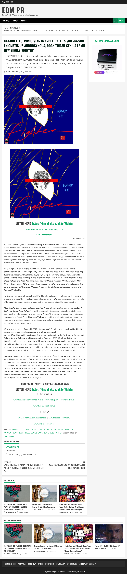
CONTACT (24, 21)
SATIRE (40, 564)
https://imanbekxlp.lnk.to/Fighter (52, 223)
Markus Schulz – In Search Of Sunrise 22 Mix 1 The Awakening (43, 505)
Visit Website (13, 454)
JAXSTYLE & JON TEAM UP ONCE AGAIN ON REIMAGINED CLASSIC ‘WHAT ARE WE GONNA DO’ (15, 507)
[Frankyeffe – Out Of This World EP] (109, 533)
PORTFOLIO (22, 564)
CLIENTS (13, 564)
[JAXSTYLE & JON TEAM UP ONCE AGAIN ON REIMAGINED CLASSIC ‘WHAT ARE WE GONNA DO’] (17, 493)
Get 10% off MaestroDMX (107, 41)
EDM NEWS (32, 564)
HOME (6, 564)
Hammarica (9, 436)
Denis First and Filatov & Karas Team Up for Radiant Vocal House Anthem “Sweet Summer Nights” (71, 507)
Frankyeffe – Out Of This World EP (107, 546)
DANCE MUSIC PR (12, 72)
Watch (121, 21)
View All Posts (28, 454)
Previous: (23, 466)
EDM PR (13, 10)
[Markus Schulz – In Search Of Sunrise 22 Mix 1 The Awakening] (44, 493)
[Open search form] (110, 21)
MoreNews (71, 572)
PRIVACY (84, 564)
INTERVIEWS (49, 564)
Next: (67, 464)
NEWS (15, 21)
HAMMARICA (60, 564)
